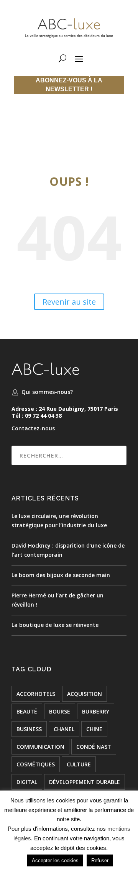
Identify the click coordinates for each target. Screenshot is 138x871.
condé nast (93, 746)
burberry (95, 711)
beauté (26, 711)
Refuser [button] (99, 860)
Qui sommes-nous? (47, 391)
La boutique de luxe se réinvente (55, 624)
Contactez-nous (33, 428)
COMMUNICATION (40, 746)
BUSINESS (29, 729)
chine (94, 729)
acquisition (84, 693)
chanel (64, 729)
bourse (59, 711)
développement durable (84, 782)
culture (79, 764)
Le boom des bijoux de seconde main (61, 575)
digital (26, 782)
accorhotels (35, 693)
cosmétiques (35, 764)
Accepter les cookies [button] (55, 860)
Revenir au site (69, 302)
